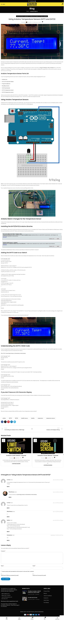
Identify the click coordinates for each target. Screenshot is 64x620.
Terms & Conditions (48, 595)
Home (27, 11)
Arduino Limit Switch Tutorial (16, 455)
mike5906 (30, 22)
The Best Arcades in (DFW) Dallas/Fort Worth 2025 (34, 591)
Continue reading (16, 463)
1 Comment (37, 594)
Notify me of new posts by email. (39, 575)
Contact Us (46, 597)
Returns (45, 593)
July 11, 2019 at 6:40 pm (58, 511)
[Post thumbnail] (24, 592)
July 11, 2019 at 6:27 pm (58, 502)
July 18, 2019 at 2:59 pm (58, 520)
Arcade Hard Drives (32, 597)
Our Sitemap (46, 602)
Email (34, 565)
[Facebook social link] (29, 1)
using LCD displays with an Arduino (47, 67)
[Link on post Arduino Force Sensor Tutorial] (48, 445)
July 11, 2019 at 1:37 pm (58, 492)
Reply (8, 486)
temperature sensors (50, 418)
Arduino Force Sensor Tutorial (48, 455)
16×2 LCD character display (8, 81)
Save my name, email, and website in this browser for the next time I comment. (18, 571)
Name (2, 565)
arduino (4, 418)
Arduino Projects (34, 11)
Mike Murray (11, 491)
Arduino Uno (4, 79)
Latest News (46, 600)
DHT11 (10, 418)
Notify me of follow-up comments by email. (10, 575)
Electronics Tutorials (38, 16)
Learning (45, 16)
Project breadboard (6, 83)
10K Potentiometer (6, 87)
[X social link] (30, 1)
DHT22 (16, 418)
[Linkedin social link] (33, 1)
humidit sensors (24, 418)
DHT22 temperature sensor (8, 92)
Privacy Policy (47, 591)
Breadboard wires (5, 85)
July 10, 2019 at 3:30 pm (58, 479)
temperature (40, 418)
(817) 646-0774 (5, 598)
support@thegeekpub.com (7, 597)
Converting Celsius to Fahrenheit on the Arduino (16, 353)
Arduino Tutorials (29, 16)
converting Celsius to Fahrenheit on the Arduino (27, 494)
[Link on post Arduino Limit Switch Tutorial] (16, 445)
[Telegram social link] (35, 1)
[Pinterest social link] (32, 1)
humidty (32, 418)
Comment (3, 551)
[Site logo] (32, 4)
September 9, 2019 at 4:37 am (57, 535)
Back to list (32, 429)
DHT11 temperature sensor (8, 90)
